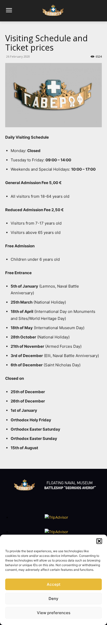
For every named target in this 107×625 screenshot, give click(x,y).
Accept (54, 584)
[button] (99, 541)
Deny (53, 598)
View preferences (53, 612)
